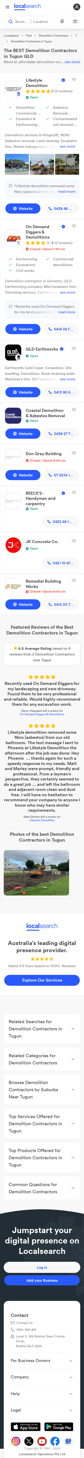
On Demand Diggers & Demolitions (42, 714)
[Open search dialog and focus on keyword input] (8, 21)
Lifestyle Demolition (42, 820)
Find (29, 35)
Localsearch (11, 35)
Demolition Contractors (53, 35)
